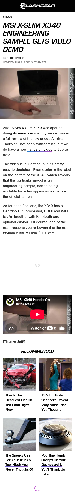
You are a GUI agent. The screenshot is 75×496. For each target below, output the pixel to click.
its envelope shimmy (29, 133)
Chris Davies (15, 58)
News (7, 17)
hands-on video (40, 149)
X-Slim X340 (32, 128)
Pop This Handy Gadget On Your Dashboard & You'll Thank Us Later (53, 464)
